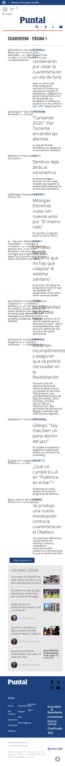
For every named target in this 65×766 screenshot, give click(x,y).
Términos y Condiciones (17, 742)
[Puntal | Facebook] (45, 27)
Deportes (37, 155)
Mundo (31, 704)
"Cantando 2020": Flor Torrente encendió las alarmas (45, 128)
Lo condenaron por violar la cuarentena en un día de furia (47, 66)
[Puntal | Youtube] (61, 27)
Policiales (13, 725)
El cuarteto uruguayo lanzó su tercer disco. (45, 234)
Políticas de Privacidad (18, 745)
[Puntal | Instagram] (52, 688)
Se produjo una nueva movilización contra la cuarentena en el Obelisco (47, 518)
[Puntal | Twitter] (52, 27)
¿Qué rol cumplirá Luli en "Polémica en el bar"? (45, 474)
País (20, 717)
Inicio (11, 705)
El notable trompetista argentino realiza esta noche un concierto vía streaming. (46, 451)
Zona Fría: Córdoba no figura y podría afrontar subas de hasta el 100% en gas (26, 632)
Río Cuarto (37, 49)
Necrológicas (24, 722)
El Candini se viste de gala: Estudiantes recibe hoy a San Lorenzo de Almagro (25, 593)
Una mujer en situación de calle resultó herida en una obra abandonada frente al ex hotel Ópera (26, 581)
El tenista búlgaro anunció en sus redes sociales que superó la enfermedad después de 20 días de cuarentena (47, 184)
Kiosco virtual (51, 722)
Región (21, 711)
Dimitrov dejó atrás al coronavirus (46, 167)
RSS (50, 733)
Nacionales (37, 241)
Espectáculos (39, 111)
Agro (30, 709)
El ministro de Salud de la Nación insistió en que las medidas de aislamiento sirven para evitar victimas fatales (47, 290)
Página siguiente (21, 560)
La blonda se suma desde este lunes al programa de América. (46, 491)
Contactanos (55, 717)
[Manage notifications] (57, 759)
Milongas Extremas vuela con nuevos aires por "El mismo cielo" (46, 213)
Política (11, 730)
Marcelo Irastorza (31, 641)
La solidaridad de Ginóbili (46, 309)
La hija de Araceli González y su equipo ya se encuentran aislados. (47, 147)
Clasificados (55, 728)
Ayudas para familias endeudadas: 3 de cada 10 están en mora (26, 654)
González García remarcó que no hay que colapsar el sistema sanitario (45, 263)
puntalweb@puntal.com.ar (23, 756)
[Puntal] (17, 684)
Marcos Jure (29, 617)
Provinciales (38, 339)
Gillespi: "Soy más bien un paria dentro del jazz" (45, 433)
